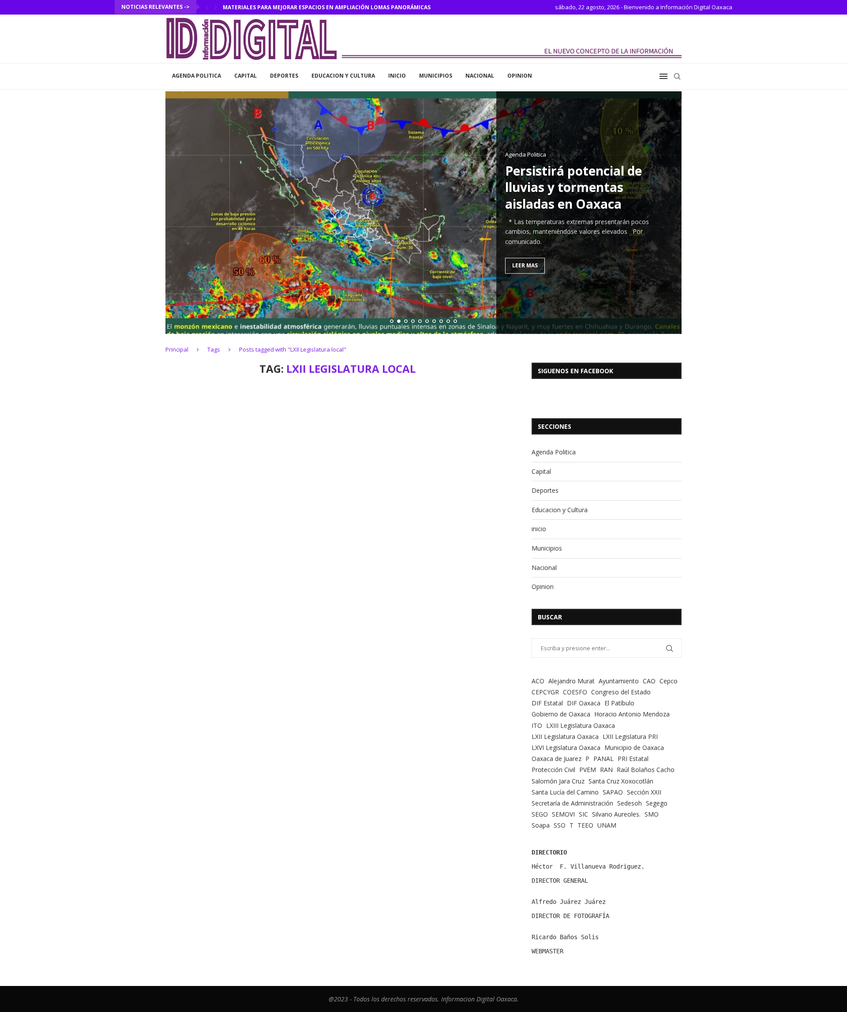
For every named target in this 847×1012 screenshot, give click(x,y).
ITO (537, 725)
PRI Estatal (633, 758)
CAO (649, 681)
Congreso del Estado (621, 692)
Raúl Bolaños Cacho (646, 769)
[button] (206, 7)
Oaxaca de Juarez (556, 758)
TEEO (585, 825)
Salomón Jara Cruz (558, 781)
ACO (538, 681)
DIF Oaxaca (583, 703)
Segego (656, 803)
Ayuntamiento (619, 681)
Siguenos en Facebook (575, 371)
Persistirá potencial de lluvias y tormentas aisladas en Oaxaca (573, 187)
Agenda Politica (196, 75)
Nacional (479, 75)
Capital (245, 75)
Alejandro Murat (571, 681)
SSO (560, 825)
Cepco (669, 681)
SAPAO (613, 792)
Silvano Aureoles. (616, 814)
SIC (583, 814)
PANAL (603, 758)
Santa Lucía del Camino (565, 792)
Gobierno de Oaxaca (561, 714)
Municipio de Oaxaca (634, 747)
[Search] (677, 76)
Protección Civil (553, 769)
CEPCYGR (545, 692)
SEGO (540, 814)
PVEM (587, 769)
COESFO (575, 692)
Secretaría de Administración (572, 803)
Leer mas (525, 266)
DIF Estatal (547, 703)
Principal (176, 349)
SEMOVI (563, 814)
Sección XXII (644, 792)
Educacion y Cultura (343, 75)
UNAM (606, 825)
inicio (397, 75)
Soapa (541, 825)
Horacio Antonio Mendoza (632, 714)
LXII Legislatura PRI (630, 736)
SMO (652, 814)
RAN (606, 769)
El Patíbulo (619, 703)
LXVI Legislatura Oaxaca (566, 747)
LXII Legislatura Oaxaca (565, 736)
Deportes (284, 75)
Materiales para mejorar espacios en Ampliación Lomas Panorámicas (327, 7)
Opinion (519, 75)
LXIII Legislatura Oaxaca (580, 725)
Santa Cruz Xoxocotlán (620, 781)
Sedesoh (629, 803)
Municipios (435, 75)
